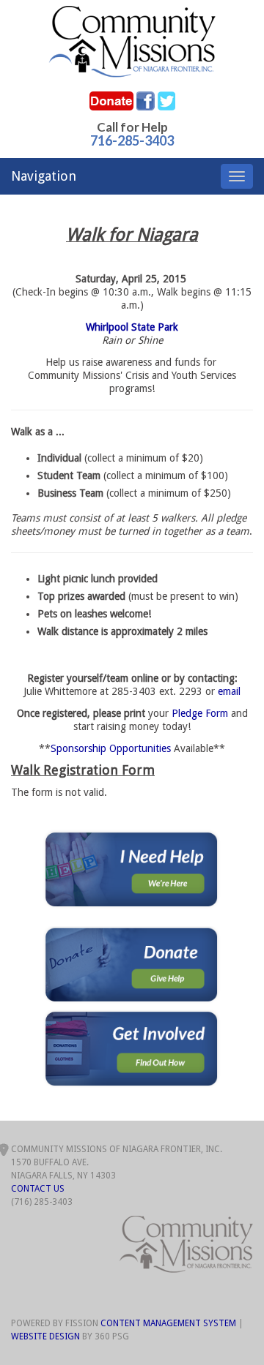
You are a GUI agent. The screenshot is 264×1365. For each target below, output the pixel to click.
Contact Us (38, 1189)
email (229, 691)
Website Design (45, 1336)
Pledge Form (200, 713)
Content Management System (168, 1323)
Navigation (43, 176)
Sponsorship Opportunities (111, 748)
